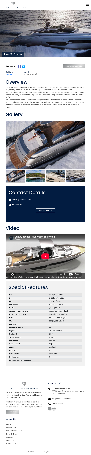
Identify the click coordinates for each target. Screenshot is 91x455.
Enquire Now (44, 210)
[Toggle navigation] (87, 5)
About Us (12, 412)
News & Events (12, 434)
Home (8, 424)
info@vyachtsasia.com (22, 199)
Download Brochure (74, 66)
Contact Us (11, 443)
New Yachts (11, 427)
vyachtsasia (17, 204)
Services (9, 437)
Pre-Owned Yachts (14, 431)
